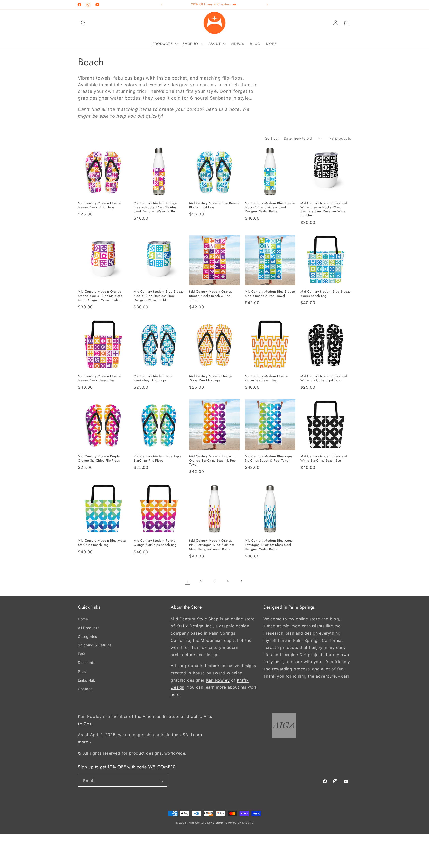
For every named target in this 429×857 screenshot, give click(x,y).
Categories (87, 636)
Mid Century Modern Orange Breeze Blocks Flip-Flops (99, 205)
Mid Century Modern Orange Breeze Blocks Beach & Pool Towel (211, 296)
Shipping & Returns (95, 645)
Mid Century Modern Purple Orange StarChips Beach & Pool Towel (213, 460)
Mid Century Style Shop (194, 618)
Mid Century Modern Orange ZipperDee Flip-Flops (211, 378)
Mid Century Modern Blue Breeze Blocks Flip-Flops (214, 205)
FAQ (81, 654)
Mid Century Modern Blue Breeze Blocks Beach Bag (325, 294)
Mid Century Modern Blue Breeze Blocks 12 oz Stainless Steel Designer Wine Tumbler (159, 296)
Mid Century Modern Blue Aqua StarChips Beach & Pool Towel (269, 458)
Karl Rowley (218, 680)
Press (83, 671)
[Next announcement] (267, 4)
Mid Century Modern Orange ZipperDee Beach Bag (266, 378)
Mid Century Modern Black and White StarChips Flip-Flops (323, 378)
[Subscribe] (161, 781)
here (175, 694)
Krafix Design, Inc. (194, 625)
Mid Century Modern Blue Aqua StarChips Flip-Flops (157, 458)
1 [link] (188, 581)
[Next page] (241, 581)
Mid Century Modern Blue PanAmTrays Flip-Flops (153, 378)
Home (83, 619)
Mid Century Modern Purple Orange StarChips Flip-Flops (99, 458)
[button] (83, 22)
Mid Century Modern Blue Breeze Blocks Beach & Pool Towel (270, 294)
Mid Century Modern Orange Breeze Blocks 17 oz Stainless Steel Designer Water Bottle (156, 207)
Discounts (86, 662)
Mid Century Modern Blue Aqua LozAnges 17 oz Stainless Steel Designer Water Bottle (269, 545)
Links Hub (86, 680)
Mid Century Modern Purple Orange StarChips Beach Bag (155, 543)
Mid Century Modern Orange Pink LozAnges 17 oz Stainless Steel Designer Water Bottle (211, 545)
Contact (85, 689)
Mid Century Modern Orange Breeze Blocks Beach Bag (99, 378)
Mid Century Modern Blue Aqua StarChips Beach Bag (102, 543)
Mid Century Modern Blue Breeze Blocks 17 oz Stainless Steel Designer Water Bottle (270, 207)
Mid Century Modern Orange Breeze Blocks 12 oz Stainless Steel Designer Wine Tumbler (100, 296)
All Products (88, 628)
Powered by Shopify (238, 822)
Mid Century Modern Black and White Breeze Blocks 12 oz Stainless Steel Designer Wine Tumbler (323, 209)
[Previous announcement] (161, 4)
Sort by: (272, 138)
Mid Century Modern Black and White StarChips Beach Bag (323, 458)
